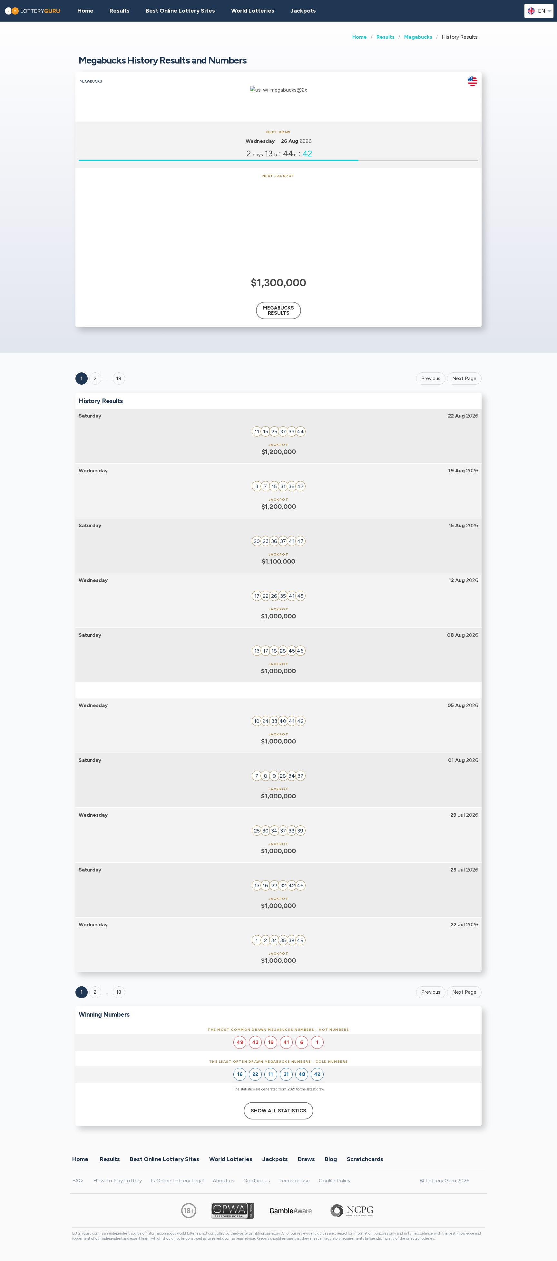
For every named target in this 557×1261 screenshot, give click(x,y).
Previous (430, 378)
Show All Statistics (278, 1111)
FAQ (77, 1180)
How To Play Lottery (117, 1180)
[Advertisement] (278, 226)
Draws (306, 1159)
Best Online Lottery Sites (180, 10)
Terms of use (294, 1180)
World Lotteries (252, 10)
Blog (331, 1159)
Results (385, 37)
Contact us (256, 1180)
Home (359, 37)
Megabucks (418, 37)
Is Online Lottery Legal (177, 1180)
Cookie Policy (334, 1180)
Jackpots (303, 10)
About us (223, 1180)
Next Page (464, 378)
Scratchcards (365, 1159)
